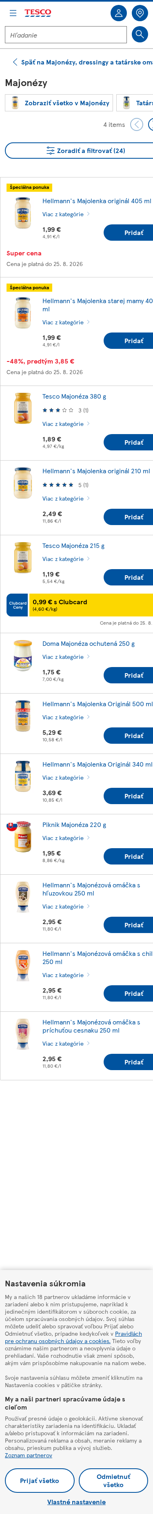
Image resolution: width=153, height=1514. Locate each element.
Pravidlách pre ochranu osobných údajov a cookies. (73, 1337)
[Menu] (13, 13)
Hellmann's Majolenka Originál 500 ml (97, 703)
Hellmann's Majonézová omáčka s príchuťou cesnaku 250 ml (91, 1026)
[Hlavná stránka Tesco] (38, 13)
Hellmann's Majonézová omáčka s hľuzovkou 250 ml (91, 889)
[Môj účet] (119, 13)
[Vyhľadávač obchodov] (140, 13)
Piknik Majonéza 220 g (74, 824)
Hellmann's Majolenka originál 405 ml (96, 200)
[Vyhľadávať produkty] (140, 34)
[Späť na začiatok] (81, 1107)
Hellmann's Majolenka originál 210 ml (96, 470)
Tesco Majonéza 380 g (74, 396)
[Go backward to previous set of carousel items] (136, 124)
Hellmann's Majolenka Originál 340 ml (97, 764)
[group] (59, 102)
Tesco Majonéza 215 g (73, 545)
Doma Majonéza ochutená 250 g (88, 643)
